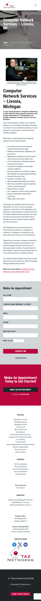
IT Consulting (20, 439)
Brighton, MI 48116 (20, 521)
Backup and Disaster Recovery (21, 434)
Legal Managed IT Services (20, 502)
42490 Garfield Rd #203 (20, 529)
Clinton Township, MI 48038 (20, 532)
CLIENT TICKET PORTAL (20, 594)
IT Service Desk (20, 442)
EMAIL (6, 313)
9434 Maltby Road (20, 518)
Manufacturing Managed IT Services (21, 500)
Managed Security (21, 422)
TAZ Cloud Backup (20, 466)
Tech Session (20, 488)
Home (5, 43)
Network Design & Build (20, 447)
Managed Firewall (20, 424)
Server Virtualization (20, 471)
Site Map (20, 586)
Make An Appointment (20, 389)
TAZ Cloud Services (20, 429)
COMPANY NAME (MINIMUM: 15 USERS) (17, 304)
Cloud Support (20, 432)
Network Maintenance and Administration (20, 444)
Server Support (20, 452)
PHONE (6, 322)
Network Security (20, 449)
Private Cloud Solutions (20, 469)
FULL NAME (7, 295)
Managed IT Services (20, 419)
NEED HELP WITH (9, 331)
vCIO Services (20, 427)
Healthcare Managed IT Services (20, 505)
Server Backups (20, 474)
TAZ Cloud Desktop (20, 464)
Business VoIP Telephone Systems (20, 437)
